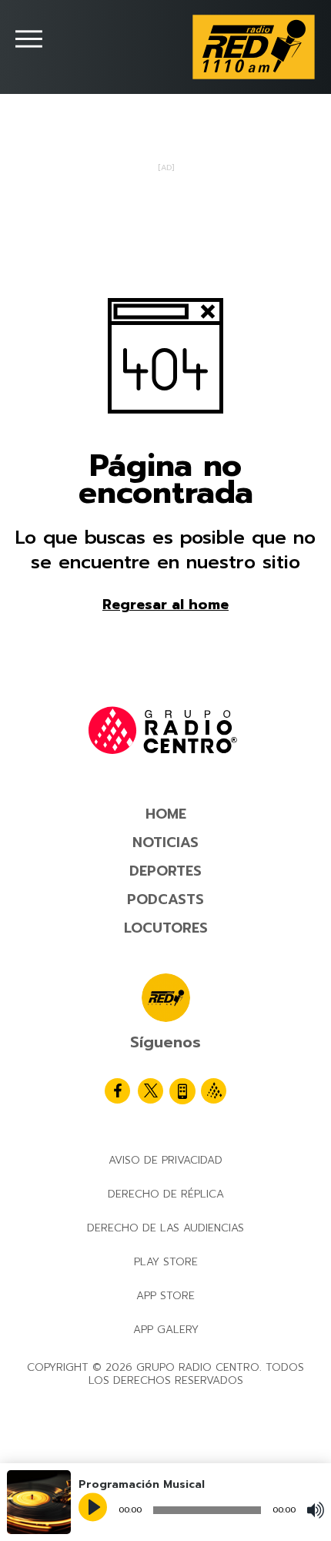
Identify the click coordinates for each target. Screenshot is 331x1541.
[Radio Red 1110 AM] (254, 47)
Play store (166, 1262)
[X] (150, 1091)
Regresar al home (165, 604)
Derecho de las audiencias (165, 1228)
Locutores (166, 928)
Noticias (165, 842)
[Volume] (315, 1510)
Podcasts (165, 899)
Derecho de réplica (166, 1194)
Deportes (165, 871)
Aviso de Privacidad (165, 1160)
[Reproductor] (95, 1508)
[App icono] (182, 1091)
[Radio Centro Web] (213, 1091)
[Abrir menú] (28, 38)
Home (165, 814)
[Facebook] (117, 1091)
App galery (166, 1330)
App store (165, 1296)
